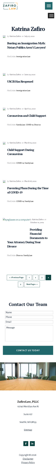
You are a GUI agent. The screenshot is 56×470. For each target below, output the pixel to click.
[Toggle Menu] (51, 15)
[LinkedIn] (32, 443)
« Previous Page (17, 278)
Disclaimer (28, 459)
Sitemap (28, 430)
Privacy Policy (28, 462)
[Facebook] (25, 443)
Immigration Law (23, 57)
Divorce (37, 125)
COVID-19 (29, 125)
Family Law (20, 125)
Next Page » (31, 285)
